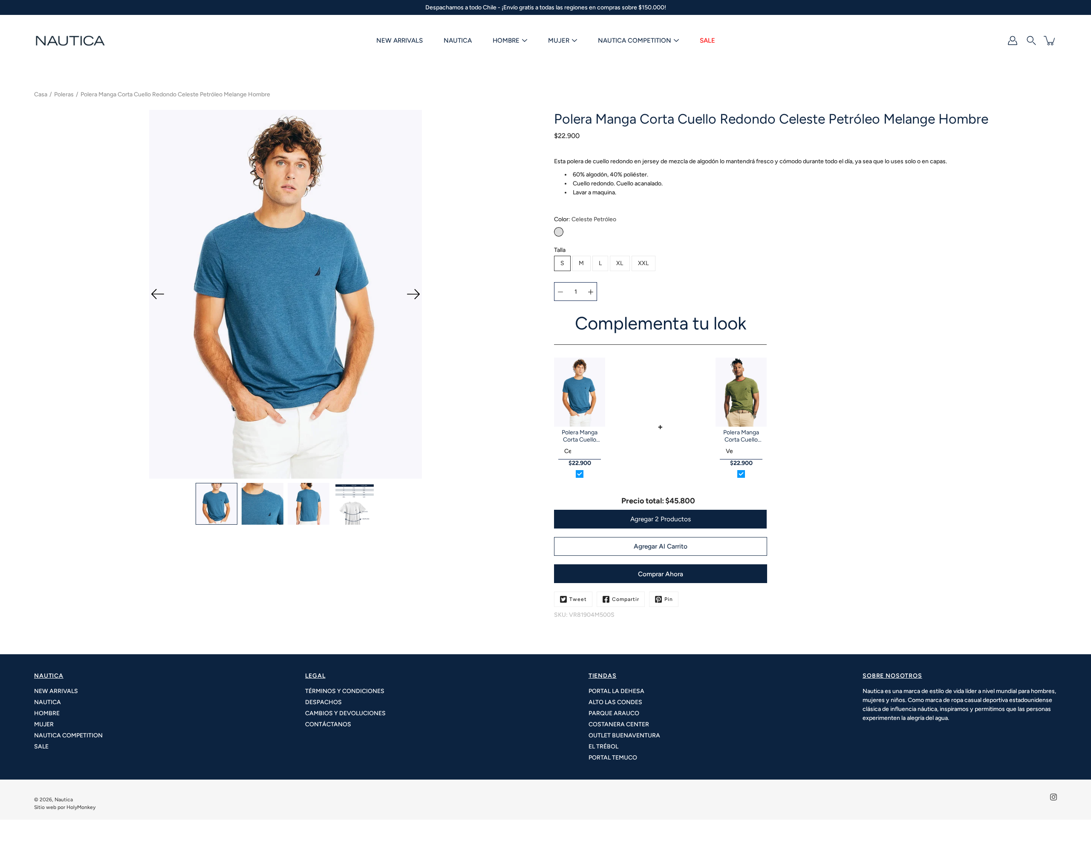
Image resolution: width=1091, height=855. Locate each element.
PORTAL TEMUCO (613, 757)
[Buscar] (1031, 40)
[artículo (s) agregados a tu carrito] (1050, 40)
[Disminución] (560, 291)
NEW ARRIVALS (399, 40)
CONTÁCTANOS (328, 724)
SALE (707, 40)
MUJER (558, 40)
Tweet (578, 599)
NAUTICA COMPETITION (634, 40)
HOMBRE (506, 40)
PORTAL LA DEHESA (616, 691)
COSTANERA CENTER (619, 724)
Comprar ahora (660, 574)
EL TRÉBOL (603, 746)
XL (619, 263)
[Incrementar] (590, 291)
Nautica (64, 800)
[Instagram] (1053, 797)
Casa (40, 94)
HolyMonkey (80, 807)
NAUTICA (458, 40)
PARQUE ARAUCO (614, 713)
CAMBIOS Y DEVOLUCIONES (345, 713)
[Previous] (157, 294)
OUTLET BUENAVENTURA (624, 735)
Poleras (64, 94)
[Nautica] (70, 40)
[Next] (413, 294)
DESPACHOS (323, 702)
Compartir (625, 599)
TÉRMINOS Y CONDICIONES (344, 691)
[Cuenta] (1012, 40)
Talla (560, 250)
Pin (668, 599)
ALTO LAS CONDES (615, 702)
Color (585, 219)
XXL (643, 263)
